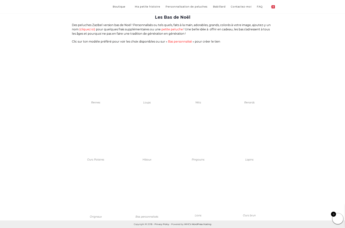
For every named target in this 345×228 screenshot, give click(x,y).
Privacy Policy (162, 224)
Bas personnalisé (180, 41)
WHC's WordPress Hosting (197, 224)
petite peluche (172, 29)
